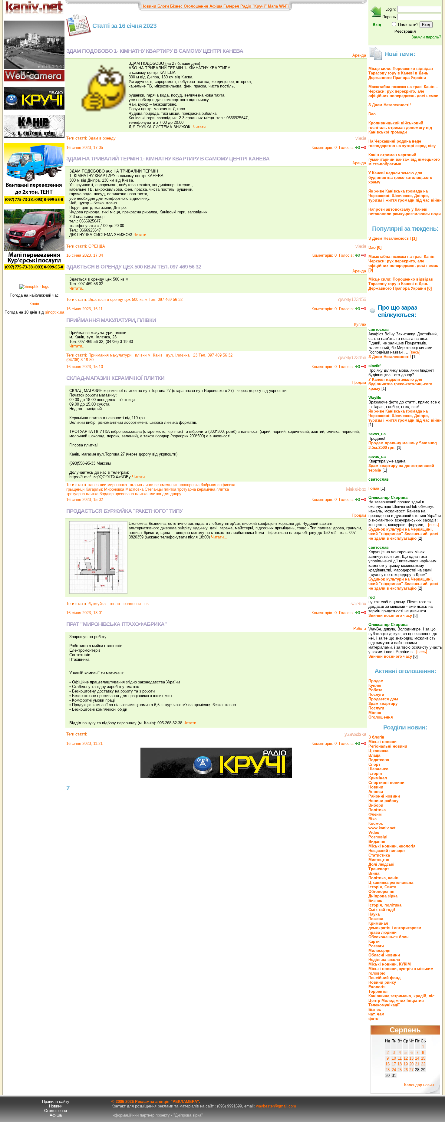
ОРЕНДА (96, 246)
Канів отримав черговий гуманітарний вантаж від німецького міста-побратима (404, 159)
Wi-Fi (284, 6)
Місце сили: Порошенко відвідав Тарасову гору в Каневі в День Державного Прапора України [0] (400, 284)
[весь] (415, 352)
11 (400, 1058)
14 (417, 1058)
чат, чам (376, 1014)
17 (394, 1064)
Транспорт (378, 869)
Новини (148, 6)
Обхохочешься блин (388, 937)
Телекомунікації (384, 1005)
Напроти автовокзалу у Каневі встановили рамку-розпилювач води (404, 211)
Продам (359, 382)
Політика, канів (383, 878)
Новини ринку (382, 982)
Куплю (360, 324)
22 (423, 1064)
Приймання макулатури (109, 355)
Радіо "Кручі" (253, 6)
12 (406, 1058)
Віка (372, 819)
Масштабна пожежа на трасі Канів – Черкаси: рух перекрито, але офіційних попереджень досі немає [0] (403, 263)
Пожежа (375, 918)
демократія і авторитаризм (394, 928)
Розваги (376, 946)
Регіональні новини (387, 746)
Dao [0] (374, 247)
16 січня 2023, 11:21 (84, 743)
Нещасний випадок (387, 850)
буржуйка (97, 603)
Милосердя (379, 950)
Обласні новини (384, 955)
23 (387, 1070)
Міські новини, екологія (392, 846)
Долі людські (381, 864)
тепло (114, 603)
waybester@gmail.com (276, 1106)
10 (394, 1058)
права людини (382, 932)
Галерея (231, 6)
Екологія (377, 987)
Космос (375, 823)
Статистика (379, 855)
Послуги (376, 694)
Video (373, 832)
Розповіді (377, 837)
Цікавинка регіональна (390, 882)
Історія (375, 773)
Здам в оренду (102, 138)
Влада (374, 755)
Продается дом (383, 699)
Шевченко (378, 769)
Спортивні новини (386, 782)
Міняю (374, 712)
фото (373, 1018)
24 (394, 1070)
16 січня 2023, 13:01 (84, 612)
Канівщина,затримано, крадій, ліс (401, 996)
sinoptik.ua (54, 312)
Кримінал (377, 778)
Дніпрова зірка (382, 896)
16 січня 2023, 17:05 (84, 147)
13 (411, 1058)
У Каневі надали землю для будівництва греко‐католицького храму (400, 177)
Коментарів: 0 (324, 147)
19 (406, 1064)
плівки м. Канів (148, 355)
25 (399, 1070)
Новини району (383, 800)
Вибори (375, 805)
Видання (376, 841)
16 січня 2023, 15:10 (84, 366)
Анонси (375, 791)
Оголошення (196, 6)
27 (411, 1070)
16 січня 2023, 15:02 (84, 499)
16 (387, 1064)
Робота (359, 628)
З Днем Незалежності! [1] (392, 238)
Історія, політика (384, 905)
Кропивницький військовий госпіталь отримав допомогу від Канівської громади (400, 127)
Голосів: (346, 147)
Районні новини (384, 796)
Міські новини (382, 741)
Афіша (215, 6)
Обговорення (381, 891)
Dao (372, 114)
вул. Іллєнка (177, 355)
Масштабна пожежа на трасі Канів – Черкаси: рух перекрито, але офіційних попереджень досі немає (403, 91)
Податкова (378, 760)
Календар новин (419, 1085)
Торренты (377, 991)
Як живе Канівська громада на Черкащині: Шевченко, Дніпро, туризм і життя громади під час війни (405, 195)
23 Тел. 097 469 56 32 (212, 355)
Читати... (201, 127)
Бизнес (375, 900)
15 (423, 1058)
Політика (377, 810)
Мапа (273, 6)
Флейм (375, 814)
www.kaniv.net (381, 828)
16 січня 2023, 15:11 (84, 309)
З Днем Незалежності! (389, 105)
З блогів (376, 737)
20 (411, 1064)
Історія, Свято (382, 887)
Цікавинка (378, 751)
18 (399, 1064)
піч (146, 603)
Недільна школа (384, 959)
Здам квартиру (382, 703)
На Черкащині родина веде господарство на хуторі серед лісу (402, 143)
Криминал (378, 923)
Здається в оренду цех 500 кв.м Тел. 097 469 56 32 (135, 299)
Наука (374, 914)
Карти (374, 941)
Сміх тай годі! (381, 909)
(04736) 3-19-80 (80, 359)
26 (406, 1070)
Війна (373, 873)
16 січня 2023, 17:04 (84, 255)
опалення (131, 603)
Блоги (163, 6)
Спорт (374, 764)
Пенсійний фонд (384, 978)
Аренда (359, 55)
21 (417, 1064)
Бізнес (176, 6)
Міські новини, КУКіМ (389, 964)
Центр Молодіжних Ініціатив (396, 1000)
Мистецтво (378, 859)
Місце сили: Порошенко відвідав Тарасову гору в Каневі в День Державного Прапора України (400, 73)
